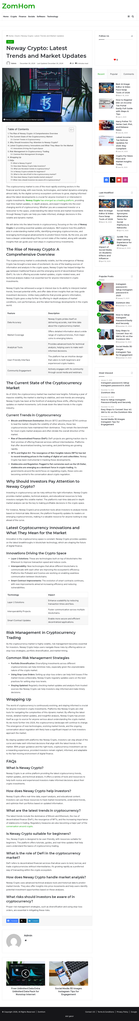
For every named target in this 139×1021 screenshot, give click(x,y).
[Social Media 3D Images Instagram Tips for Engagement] (106, 350)
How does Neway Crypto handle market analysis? (33, 177)
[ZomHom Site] (106, 306)
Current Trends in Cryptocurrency (26, 139)
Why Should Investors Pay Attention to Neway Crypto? (34, 142)
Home (6, 16)
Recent (101, 74)
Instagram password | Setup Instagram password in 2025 (124, 290)
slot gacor (69, 1016)
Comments (129, 74)
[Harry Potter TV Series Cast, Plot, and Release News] (106, 125)
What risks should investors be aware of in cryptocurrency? (36, 180)
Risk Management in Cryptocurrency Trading (29, 151)
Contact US (90, 1012)
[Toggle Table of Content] (70, 129)
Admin (13, 63)
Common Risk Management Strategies (28, 154)
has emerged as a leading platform (50, 200)
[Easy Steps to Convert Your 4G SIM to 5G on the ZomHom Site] (106, 334)
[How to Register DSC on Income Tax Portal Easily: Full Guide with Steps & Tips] (106, 104)
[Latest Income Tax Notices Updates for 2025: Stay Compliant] (106, 141)
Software (41, 16)
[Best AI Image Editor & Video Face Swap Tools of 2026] (106, 88)
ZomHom (41, 1012)
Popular (114, 74)
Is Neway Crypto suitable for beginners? (29, 172)
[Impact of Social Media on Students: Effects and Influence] (107, 239)
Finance (22, 16)
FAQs (12, 160)
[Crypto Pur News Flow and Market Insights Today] (106, 160)
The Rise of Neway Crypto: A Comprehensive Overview (33, 133)
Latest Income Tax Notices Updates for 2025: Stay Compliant (123, 143)
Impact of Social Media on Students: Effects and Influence (105, 253)
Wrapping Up (16, 157)
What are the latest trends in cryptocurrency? (32, 169)
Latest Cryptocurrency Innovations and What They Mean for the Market (41, 145)
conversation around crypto (19, 826)
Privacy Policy (122, 1012)
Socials (31, 16)
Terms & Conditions (106, 1012)
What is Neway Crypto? (22, 163)
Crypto (13, 16)
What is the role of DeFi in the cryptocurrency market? (35, 174)
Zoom (17, 36)
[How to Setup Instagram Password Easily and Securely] (106, 318)
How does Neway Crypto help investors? (29, 166)
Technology (52, 16)
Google (134, 1012)
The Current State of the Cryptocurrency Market (31, 137)
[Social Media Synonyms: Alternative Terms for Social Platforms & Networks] (125, 203)
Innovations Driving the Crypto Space (28, 148)
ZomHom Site (123, 303)
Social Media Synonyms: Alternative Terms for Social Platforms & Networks (123, 219)
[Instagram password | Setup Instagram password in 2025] (106, 288)
